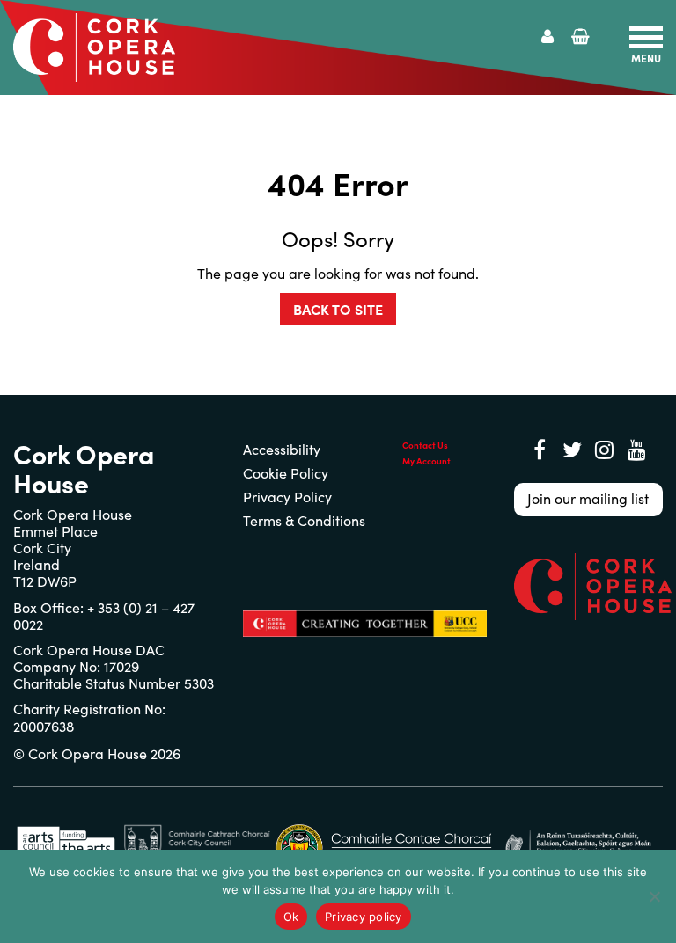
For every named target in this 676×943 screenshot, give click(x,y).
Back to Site (338, 308)
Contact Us (425, 445)
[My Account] (547, 36)
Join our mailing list (588, 498)
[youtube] (637, 450)
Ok (291, 917)
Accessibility (281, 449)
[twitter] (572, 450)
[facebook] (539, 450)
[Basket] (580, 36)
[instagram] (604, 450)
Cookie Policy (285, 473)
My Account (426, 461)
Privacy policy (363, 917)
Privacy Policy (287, 496)
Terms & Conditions (304, 520)
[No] (654, 896)
